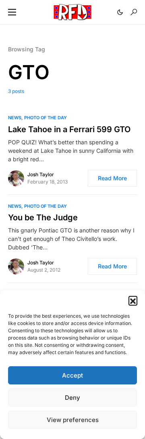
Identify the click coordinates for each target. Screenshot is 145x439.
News (14, 117)
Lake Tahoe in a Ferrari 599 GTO (69, 129)
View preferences (73, 420)
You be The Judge (43, 217)
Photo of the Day (45, 117)
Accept (72, 375)
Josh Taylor (40, 174)
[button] (133, 300)
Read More (112, 178)
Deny (72, 397)
